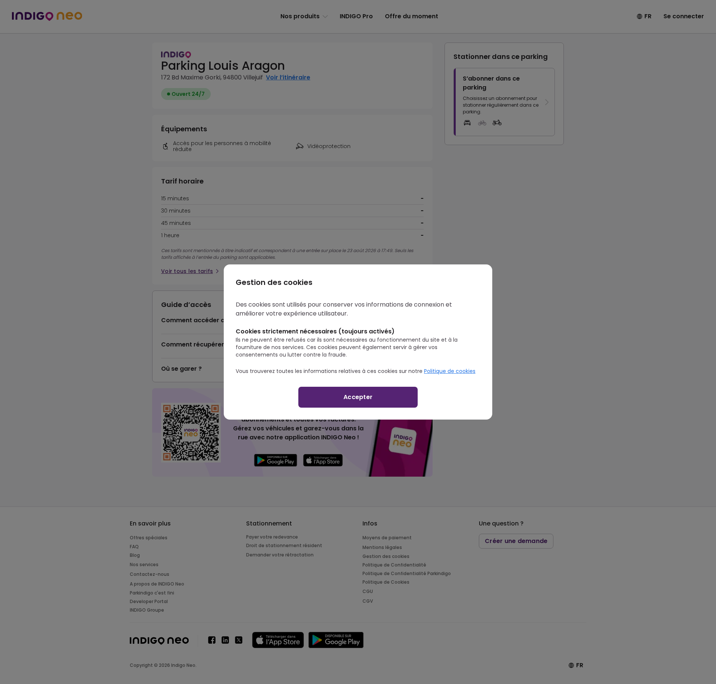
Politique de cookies (449, 371)
